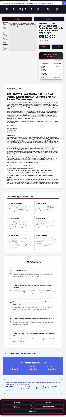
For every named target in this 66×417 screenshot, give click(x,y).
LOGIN (17, 19)
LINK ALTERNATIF (49, 407)
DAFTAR (49, 19)
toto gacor (48, 182)
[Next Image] (35, 36)
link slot (14, 115)
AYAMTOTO (10, 102)
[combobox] (31, 3)
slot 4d (17, 137)
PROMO (18, 402)
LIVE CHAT (34, 412)
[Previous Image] (10, 36)
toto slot (14, 105)
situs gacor (23, 157)
